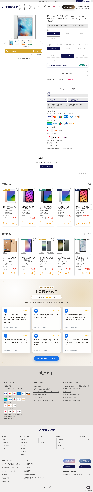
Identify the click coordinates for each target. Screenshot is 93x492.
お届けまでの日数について (71, 394)
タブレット (41, 436)
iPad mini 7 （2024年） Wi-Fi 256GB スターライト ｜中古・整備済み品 (82, 208)
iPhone (4, 436)
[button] (10, 42)
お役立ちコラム (7, 460)
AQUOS (23, 448)
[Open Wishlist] (88, 487)
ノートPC (61, 448)
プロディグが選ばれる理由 (11, 464)
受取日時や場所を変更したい (71, 397)
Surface (42, 442)
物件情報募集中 (29, 474)
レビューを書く (46, 166)
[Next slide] (41, 42)
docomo (5, 442)
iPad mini (24, 11)
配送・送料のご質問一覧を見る (72, 400)
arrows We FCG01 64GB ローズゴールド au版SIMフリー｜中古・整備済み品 (10, 258)
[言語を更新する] (87, 1)
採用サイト (5, 478)
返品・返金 (5, 481)
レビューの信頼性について (80, 173)
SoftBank (6, 445)
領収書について (38, 386)
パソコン (59, 436)
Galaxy (23, 439)
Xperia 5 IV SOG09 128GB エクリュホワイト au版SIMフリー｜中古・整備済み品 (46, 258)
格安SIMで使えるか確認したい (42, 389)
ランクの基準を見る (36, 54)
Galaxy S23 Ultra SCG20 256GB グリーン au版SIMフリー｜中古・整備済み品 (64, 258)
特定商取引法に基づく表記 (11, 467)
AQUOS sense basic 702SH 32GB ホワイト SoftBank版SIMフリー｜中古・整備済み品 (82, 258)
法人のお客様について (40, 394)
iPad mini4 (30, 11)
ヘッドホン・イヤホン (82, 439)
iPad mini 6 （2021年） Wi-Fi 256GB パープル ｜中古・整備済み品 (28, 208)
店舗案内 (27, 471)
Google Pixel (25, 442)
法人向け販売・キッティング (34, 478)
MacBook (60, 439)
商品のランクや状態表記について (43, 400)
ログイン (27, 460)
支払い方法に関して (39, 397)
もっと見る (87, 184)
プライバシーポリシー (9, 471)
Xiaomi (23, 451)
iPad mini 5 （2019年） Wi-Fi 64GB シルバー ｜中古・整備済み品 (64, 208)
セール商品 (30, 7)
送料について (67, 392)
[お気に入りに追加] (16, 190)
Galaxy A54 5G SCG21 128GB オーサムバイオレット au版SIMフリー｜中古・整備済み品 (28, 258)
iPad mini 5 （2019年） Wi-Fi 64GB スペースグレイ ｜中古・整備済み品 (46, 208)
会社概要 (27, 467)
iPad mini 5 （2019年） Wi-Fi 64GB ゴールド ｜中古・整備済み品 (9, 208)
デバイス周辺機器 (80, 436)
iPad (19, 11)
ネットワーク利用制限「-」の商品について (46, 392)
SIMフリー (6, 448)
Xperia (23, 445)
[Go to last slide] (5, 42)
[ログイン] (79, 1)
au (4, 439)
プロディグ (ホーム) (6, 11)
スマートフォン (24, 436)
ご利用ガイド (28, 464)
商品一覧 (14, 11)
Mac (59, 442)
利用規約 (5, 474)
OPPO (23, 454)
